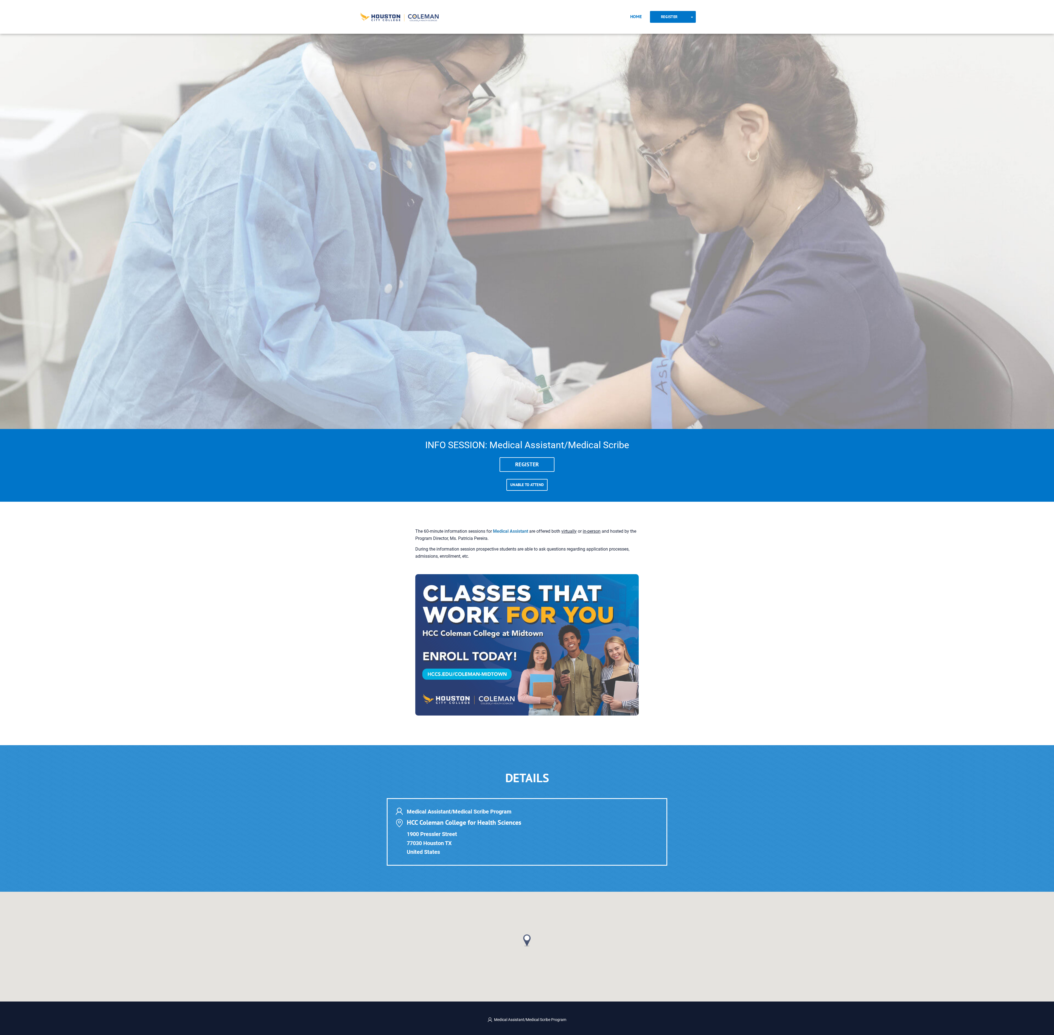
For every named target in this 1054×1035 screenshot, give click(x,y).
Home (636, 16)
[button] (527, 940)
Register (669, 16)
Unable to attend (527, 484)
